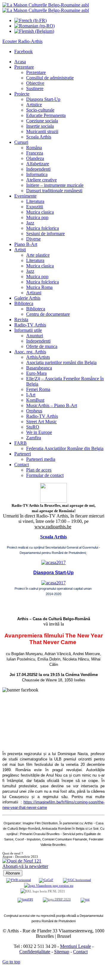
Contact (80, 951)
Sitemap (61, 951)
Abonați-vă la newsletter (25, 866)
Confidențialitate (34, 951)
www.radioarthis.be (52, 526)
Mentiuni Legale (75, 946)
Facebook (23, 51)
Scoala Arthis (53, 536)
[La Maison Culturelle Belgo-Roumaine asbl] (45, 7)
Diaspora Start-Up (53, 572)
